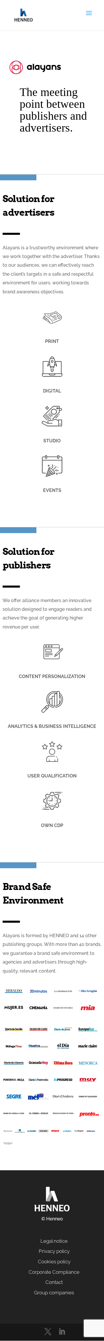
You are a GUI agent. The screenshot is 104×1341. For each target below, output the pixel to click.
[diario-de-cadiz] (38, 1030)
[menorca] (88, 1064)
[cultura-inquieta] (43, 1132)
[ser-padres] (67, 1132)
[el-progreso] (63, 1081)
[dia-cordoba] (63, 1047)
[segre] (14, 1098)
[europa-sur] (88, 1030)
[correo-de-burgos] (38, 1114)
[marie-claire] (88, 1047)
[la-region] (79, 1132)
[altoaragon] (88, 992)
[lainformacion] (63, 992)
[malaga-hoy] (14, 1047)
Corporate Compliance (54, 1272)
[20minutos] (38, 992)
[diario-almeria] (14, 1064)
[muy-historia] (55, 1132)
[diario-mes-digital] (38, 1098)
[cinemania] (38, 1009)
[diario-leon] (8, 1132)
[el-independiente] (19, 1132)
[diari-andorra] (63, 1098)
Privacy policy (54, 1251)
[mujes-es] (14, 1009)
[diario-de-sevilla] (14, 1030)
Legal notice (54, 1241)
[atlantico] (91, 1132)
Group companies (54, 1292)
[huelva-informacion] (38, 1047)
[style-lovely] (8, 1145)
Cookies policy (54, 1261)
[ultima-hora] (63, 1064)
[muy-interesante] (88, 1081)
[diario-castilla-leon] (14, 1114)
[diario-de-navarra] (63, 1009)
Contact (54, 1282)
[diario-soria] (63, 1114)
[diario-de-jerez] (63, 1030)
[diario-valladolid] (88, 1098)
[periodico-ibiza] (14, 1081)
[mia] (88, 1009)
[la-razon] (31, 1132)
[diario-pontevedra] (38, 1081)
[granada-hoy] (38, 1064)
